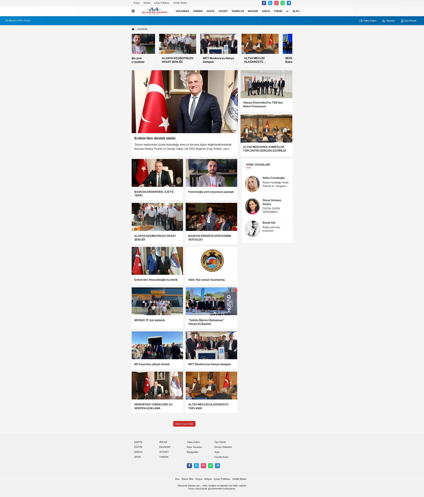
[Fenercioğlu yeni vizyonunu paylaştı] (211, 173)
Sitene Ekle (187, 479)
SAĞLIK (266, 11)
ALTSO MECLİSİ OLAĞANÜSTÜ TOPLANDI (208, 406)
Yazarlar (390, 20)
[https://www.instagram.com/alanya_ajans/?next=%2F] (276, 3)
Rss (177, 479)
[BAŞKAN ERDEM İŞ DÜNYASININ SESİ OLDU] (211, 217)
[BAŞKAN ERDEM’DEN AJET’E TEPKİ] (157, 173)
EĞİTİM (138, 447)
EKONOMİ (164, 447)
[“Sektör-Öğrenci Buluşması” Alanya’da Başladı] (211, 301)
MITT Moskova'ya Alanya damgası (209, 364)
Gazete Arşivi (221, 457)
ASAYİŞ (210, 11)
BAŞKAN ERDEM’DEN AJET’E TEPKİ (154, 193)
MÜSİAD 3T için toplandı (149, 320)
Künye (137, 3)
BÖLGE (163, 442)
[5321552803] (283, 3)
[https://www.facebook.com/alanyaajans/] (264, 3)
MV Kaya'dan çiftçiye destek (152, 364)
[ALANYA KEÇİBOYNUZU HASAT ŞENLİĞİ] (157, 217)
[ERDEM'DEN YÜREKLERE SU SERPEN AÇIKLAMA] (157, 385)
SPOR (137, 457)
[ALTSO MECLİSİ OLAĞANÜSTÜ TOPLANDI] (211, 385)
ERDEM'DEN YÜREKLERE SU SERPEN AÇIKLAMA (153, 406)
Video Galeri (369, 20)
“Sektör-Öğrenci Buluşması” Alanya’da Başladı (206, 322)
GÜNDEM (198, 11)
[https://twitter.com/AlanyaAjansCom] (270, 3)
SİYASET (223, 11)
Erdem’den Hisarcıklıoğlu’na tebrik (156, 279)
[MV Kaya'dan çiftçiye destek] (157, 345)
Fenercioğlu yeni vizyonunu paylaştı (211, 191)
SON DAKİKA (182, 11)
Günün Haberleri (223, 447)
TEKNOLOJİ (238, 11)
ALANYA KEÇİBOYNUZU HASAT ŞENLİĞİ (155, 238)
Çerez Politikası (162, 3)
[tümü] (287, 11)
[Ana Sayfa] (133, 29)
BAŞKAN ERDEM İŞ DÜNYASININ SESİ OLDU (209, 238)
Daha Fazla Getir (184, 423)
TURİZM (278, 11)
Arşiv (217, 452)
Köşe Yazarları (194, 447)
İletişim (147, 3)
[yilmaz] (289, 3)
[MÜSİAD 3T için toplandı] (157, 301)
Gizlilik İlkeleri (180, 3)
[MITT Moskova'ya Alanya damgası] (211, 345)
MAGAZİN (253, 11)
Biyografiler (193, 452)
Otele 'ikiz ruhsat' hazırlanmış (206, 279)
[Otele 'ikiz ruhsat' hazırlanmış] (211, 261)
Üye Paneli (410, 20)
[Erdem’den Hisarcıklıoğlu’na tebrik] (157, 261)
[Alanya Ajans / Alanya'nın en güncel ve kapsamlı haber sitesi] (154, 11)
